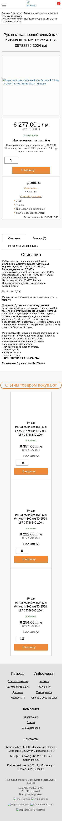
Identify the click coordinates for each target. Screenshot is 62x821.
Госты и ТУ (44, 686)
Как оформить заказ (18, 686)
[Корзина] (56, 5)
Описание (14, 238)
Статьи (31, 722)
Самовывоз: (31, 188)
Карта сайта (18, 697)
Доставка (17, 692)
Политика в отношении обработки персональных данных (31, 781)
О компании (31, 716)
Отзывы (39, 238)
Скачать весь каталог (44, 697)
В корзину (28, 170)
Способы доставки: (31, 196)
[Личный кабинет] (42, 5)
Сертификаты (44, 692)
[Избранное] (49, 5)
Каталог (44, 681)
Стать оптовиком (18, 681)
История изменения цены (23, 245)
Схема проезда (31, 727)
